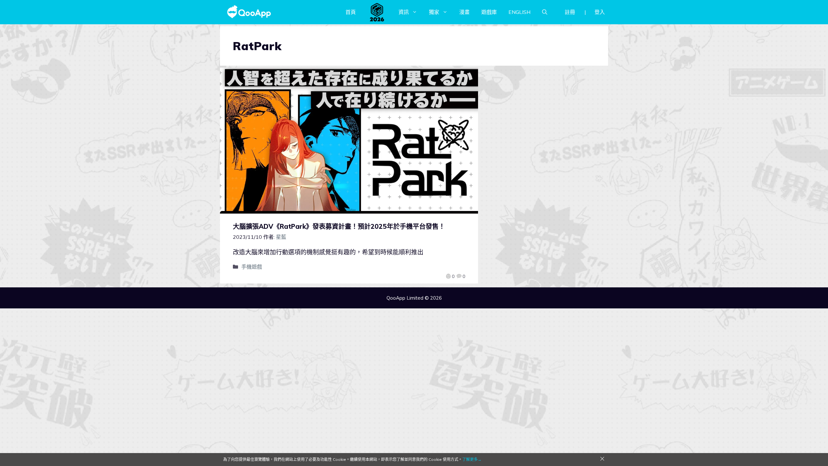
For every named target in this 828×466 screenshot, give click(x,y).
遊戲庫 (489, 12)
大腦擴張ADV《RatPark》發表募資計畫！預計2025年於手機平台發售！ (339, 226)
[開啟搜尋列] (544, 12)
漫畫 (464, 12)
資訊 (403, 12)
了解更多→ (472, 459)
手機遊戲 (251, 266)
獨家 (434, 12)
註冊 (570, 12)
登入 (599, 12)
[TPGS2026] (377, 12)
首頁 (350, 12)
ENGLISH (519, 12)
